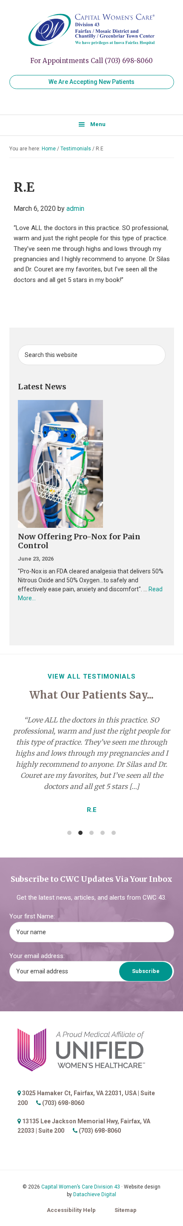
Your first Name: (32, 916)
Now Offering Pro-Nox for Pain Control (79, 541)
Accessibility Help (71, 1210)
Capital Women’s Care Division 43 (80, 1187)
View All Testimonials (92, 676)
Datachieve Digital (94, 1194)
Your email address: (37, 956)
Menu (98, 124)
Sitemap (125, 1210)
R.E (92, 810)
